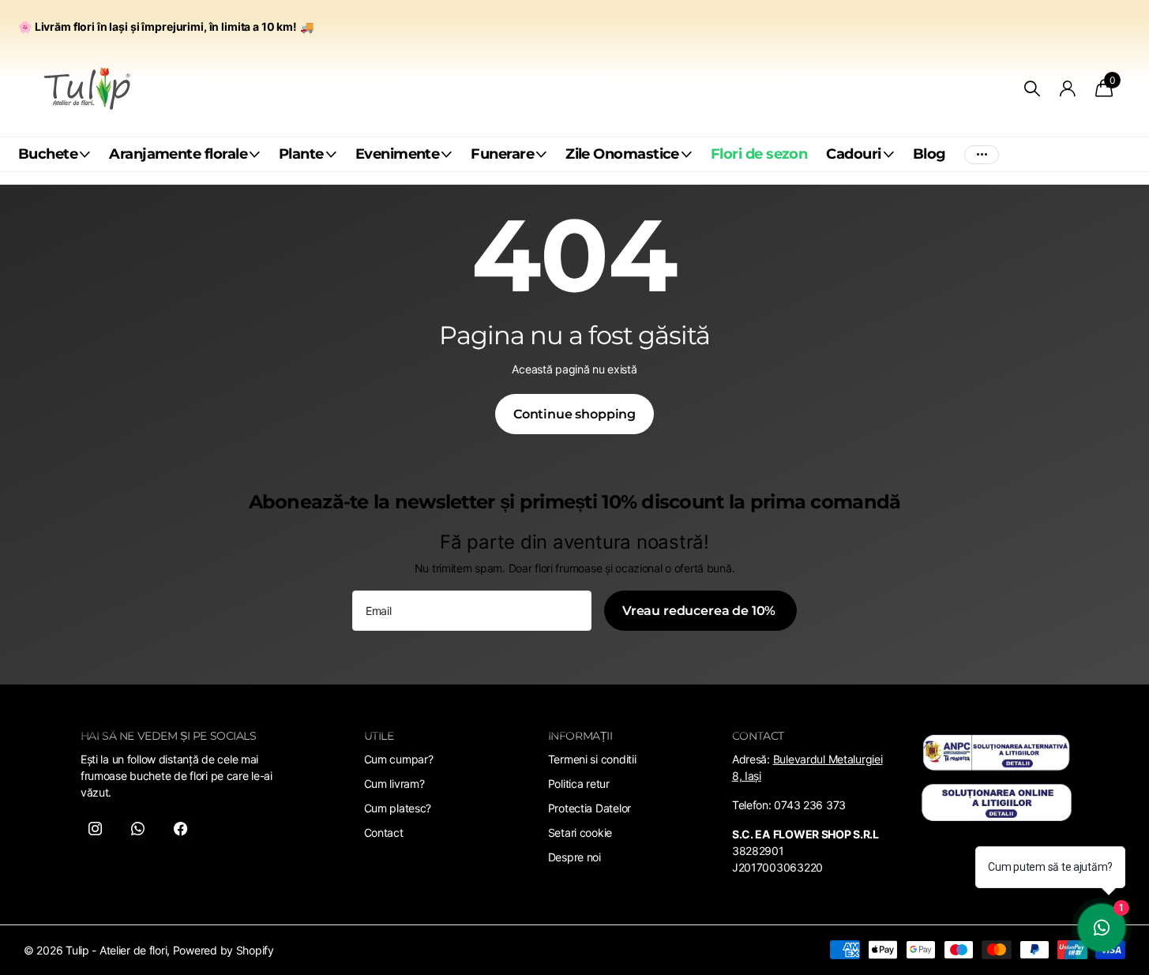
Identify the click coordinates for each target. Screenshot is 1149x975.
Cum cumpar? (399, 759)
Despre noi (574, 857)
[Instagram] (96, 828)
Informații (580, 736)
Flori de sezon (759, 154)
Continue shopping (574, 414)
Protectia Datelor (589, 808)
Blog (929, 154)
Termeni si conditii (592, 759)
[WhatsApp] (138, 828)
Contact (384, 832)
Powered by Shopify (223, 950)
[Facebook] (181, 828)
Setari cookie (580, 832)
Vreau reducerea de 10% (700, 610)
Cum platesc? (398, 808)
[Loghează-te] (1068, 89)
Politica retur (579, 783)
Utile (379, 736)
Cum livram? (394, 783)
